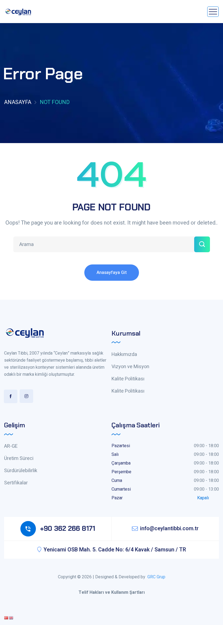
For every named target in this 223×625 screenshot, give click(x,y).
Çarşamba (121, 463)
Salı (115, 454)
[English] (11, 617)
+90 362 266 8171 (67, 528)
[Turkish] (6, 617)
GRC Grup (156, 577)
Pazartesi (121, 446)
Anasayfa (17, 102)
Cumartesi (121, 489)
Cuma (117, 480)
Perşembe (121, 472)
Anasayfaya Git (112, 272)
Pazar (117, 498)
